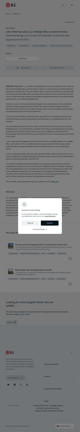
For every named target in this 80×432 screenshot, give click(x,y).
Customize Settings (40, 229)
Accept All (50, 223)
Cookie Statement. (50, 216)
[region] (40, 216)
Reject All (30, 223)
